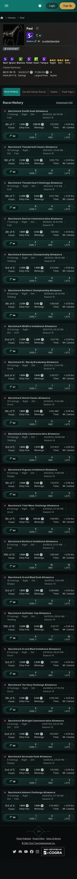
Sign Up (67, 5)
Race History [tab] (11, 91)
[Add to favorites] (37, 28)
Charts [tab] (53, 91)
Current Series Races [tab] (34, 91)
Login (52, 5)
